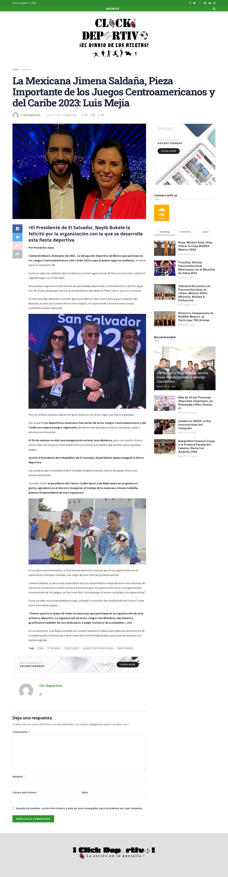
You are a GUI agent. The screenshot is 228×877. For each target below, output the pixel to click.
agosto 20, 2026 (188, 432)
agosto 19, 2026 (188, 456)
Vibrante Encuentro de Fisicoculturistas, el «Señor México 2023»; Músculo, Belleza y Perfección (194, 293)
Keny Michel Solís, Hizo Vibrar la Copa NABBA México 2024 (195, 246)
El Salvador (54, 648)
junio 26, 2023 (53, 115)
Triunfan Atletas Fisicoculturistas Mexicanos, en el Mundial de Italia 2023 (196, 267)
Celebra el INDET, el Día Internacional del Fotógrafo (194, 424)
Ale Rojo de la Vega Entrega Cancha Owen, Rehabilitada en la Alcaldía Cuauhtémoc (182, 377)
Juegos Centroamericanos (98, 648)
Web (85, 792)
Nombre (18, 776)
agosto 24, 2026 (188, 412)
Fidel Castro (72, 648)
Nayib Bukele (125, 648)
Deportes (112, 8)
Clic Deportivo (31, 115)
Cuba (41, 648)
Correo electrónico (25, 792)
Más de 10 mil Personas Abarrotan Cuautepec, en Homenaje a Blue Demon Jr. (195, 403)
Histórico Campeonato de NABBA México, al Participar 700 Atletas (196, 316)
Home (15, 69)
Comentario (21, 732)
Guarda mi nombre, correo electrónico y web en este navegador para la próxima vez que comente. (79, 808)
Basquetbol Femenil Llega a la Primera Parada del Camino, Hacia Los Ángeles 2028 (196, 446)
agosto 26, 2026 (166, 386)
